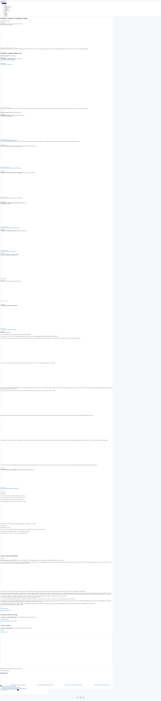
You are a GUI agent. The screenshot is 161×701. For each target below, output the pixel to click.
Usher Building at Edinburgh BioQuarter (8, 59)
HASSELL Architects (4, 608)
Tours (5, 12)
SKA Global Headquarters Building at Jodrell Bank (10, 488)
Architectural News (4, 631)
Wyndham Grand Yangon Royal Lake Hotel (8, 251)
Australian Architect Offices (5, 620)
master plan (3, 108)
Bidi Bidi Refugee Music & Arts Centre (8, 23)
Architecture (6, 7)
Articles (5, 14)
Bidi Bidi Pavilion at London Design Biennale (9, 140)
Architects (6, 9)
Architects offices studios (11, 686)
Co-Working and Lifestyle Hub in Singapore (8, 329)
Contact (5, 15)
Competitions (7, 10)
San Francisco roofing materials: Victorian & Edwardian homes (14, 688)
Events (5, 11)
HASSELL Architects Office (6, 610)
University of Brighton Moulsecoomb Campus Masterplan (11, 167)
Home (5, 5)
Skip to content (3, 1)
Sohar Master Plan (4, 64)
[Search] (18, 690)
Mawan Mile (3, 281)
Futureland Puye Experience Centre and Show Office (10, 227)
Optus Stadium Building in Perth (6, 254)
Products (6, 13)
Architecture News (8, 6)
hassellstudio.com (7, 670)
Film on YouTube (4, 525)
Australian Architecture (5, 619)
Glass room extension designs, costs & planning (11, 687)
